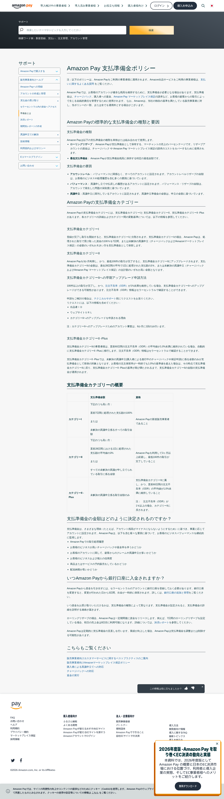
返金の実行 (73, 675)
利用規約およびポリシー (33, 148)
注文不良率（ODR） (116, 285)
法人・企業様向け (125, 716)
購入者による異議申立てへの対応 (85, 666)
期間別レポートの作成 (31, 126)
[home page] (22, 6)
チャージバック (83, 96)
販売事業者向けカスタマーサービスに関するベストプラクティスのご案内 (107, 658)
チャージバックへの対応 (80, 671)
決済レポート (26, 119)
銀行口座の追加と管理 (176, 592)
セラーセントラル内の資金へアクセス (38, 106)
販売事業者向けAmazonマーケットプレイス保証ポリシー (98, 662)
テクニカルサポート (105, 298)
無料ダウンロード (188, 786)
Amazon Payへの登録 (31, 86)
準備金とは (25, 113)
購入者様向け (70, 716)
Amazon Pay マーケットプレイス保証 (134, 96)
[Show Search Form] (203, 6)
